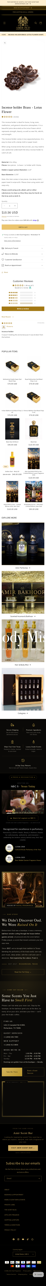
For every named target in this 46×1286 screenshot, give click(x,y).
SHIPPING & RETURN (11, 1220)
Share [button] (6, 272)
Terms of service (11, 1274)
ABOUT (6, 1190)
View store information (12, 241)
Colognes (22, 713)
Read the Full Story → (23, 972)
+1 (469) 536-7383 (11, 1037)
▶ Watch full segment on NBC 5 (23, 818)
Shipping (4, 216)
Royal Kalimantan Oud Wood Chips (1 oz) (34, 380)
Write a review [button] (23, 309)
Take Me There (12, 1072)
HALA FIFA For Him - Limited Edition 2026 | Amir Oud (12, 505)
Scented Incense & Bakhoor (21, 616)
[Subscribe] (39, 1178)
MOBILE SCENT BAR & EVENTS (14, 1200)
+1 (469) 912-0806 (11, 1045)
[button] (4, 23)
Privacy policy (27, 1271)
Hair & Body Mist (22, 665)
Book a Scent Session (32, 1072)
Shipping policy (22, 1274)
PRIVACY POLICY (10, 1230)
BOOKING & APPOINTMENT (13, 1195)
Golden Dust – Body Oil (12, 471)
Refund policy (37, 1271)
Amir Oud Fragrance (15, 1271)
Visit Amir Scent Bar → (23, 1148)
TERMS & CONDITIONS (12, 1225)
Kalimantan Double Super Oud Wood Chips (12, 380)
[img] (7, 323)
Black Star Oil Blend (12, 442)
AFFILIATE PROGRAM (11, 1215)
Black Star (34, 442)
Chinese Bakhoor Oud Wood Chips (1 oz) (33, 411)
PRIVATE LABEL (9, 1205)
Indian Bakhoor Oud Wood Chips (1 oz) (12, 411)
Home (4, 35)
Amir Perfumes (22, 568)
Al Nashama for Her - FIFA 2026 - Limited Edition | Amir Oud (33, 505)
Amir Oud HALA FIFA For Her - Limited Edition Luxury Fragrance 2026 (33, 473)
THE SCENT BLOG (10, 1210)
